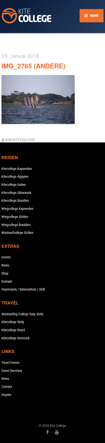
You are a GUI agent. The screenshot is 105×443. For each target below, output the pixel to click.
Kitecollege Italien (13, 185)
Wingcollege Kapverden (17, 209)
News (5, 265)
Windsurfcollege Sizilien (17, 233)
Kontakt (6, 281)
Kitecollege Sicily (12, 322)
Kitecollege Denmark (15, 338)
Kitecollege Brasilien (15, 201)
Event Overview (11, 371)
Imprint (6, 395)
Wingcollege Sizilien (14, 217)
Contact (6, 387)
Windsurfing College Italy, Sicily (22, 314)
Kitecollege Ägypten (15, 176)
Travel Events (10, 363)
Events (5, 257)
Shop (4, 273)
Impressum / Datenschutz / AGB (23, 289)
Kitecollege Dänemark (16, 193)
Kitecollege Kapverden (16, 169)
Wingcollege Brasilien (16, 225)
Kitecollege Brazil (13, 330)
